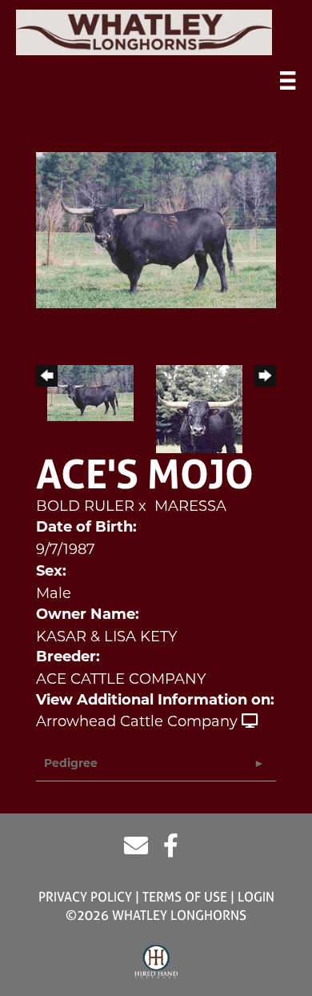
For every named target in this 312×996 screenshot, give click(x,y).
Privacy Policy (85, 897)
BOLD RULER (85, 506)
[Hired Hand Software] (156, 962)
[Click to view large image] (156, 229)
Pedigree (71, 764)
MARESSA (190, 506)
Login (256, 897)
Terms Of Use (184, 897)
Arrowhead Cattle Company (137, 721)
